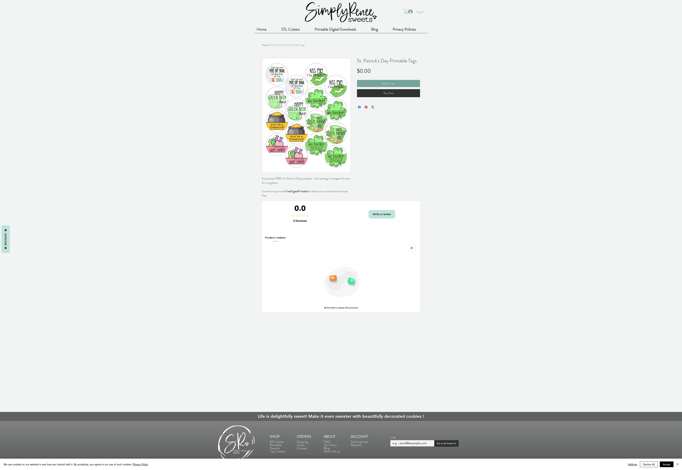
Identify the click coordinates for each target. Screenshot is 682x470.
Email (393, 437)
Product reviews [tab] (275, 237)
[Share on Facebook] (359, 107)
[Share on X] (373, 107)
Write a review (382, 214)
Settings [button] (632, 464)
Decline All (649, 464)
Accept (666, 464)
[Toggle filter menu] (412, 248)
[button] (406, 11)
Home (265, 45)
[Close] (678, 464)
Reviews (6, 239)
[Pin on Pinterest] (366, 107)
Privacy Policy (140, 464)
